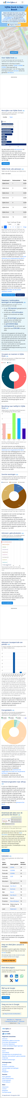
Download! (6, 850)
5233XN (4, 67)
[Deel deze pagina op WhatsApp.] (22, 976)
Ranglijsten (5, 1072)
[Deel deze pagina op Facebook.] (11, 976)
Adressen (4, 1039)
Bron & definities (7, 603)
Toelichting (6, 163)
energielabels (7, 18)
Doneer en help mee (9, 960)
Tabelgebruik (20, 295)
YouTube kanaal (6, 1092)
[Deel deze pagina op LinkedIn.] (16, 976)
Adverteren (5, 1087)
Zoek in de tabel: (6, 173)
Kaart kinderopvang (7, 1078)
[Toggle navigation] (22, 2)
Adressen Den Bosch (8, 295)
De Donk (16, 71)
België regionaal (18, 1046)
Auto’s (4, 1051)
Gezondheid (5, 1052)
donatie (4, 952)
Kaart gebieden (6, 1076)
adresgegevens (9, 17)
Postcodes (5, 1042)
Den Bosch (11, 72)
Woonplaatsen (13, 1042)
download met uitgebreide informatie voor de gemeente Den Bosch (13, 771)
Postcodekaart (6, 1082)
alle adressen (18, 149)
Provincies (5, 1044)
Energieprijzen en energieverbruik (12, 1054)
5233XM (20, 65)
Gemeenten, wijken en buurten (11, 1040)
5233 (11, 876)
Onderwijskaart (6, 1080)
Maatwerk (5, 1090)
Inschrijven (6, 997)
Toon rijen (14, 224)
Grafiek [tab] (5, 117)
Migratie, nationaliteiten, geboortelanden (14, 1056)
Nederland (13, 909)
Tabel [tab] (11, 117)
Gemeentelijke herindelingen (10, 1068)
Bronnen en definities (8, 1066)
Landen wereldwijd (7, 1046)
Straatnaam (5, 180)
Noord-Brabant (14, 901)
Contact (4, 1089)
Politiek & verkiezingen (8, 1059)
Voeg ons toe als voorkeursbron (12, 1013)
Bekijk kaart (14, 52)
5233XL (16, 65)
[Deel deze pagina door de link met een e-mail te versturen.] (6, 976)
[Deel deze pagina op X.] (11, 980)
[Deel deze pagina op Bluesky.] (16, 980)
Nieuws (4, 1070)
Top (19, 1023)
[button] (16, 58)
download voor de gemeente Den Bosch (13, 450)
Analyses (4, 1064)
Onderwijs (5, 1058)
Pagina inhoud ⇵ (14, 25)
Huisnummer (16, 180)
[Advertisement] (14, 93)
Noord (12, 892)
